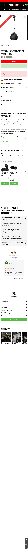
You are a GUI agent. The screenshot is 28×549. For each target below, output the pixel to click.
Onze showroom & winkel (9, 91)
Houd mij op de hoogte (14, 66)
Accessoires (14, 316)
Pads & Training (14, 313)
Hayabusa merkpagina (14, 319)
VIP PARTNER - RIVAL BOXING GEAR (14, 1)
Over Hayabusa (14, 302)
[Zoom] (25, 17)
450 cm (11, 180)
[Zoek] (23, 5)
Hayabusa (10, 13)
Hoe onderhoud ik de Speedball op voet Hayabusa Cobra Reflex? (12, 243)
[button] (4, 5)
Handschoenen (14, 305)
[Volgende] (26, 172)
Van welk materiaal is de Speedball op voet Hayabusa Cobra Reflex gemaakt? (12, 237)
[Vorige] (2, 172)
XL (2, 180)
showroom (13, 83)
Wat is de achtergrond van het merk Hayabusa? (11, 218)
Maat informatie (7, 100)
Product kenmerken (7, 96)
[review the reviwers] (5, 266)
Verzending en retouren (8, 87)
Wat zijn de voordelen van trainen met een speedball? (12, 224)
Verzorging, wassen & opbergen (11, 105)
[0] (26, 5)
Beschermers (14, 307)
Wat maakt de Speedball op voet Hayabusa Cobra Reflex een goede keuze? (11, 231)
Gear (6, 13)
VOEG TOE (5, 183)
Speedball (15, 13)
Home (2, 13)
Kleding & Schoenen (14, 310)
